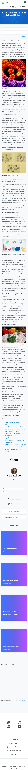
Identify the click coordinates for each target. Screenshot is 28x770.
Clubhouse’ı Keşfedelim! (10, 548)
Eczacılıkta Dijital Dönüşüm (11, 646)
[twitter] (8, 6)
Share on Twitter (15, 504)
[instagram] (15, 6)
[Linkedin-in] (14, 479)
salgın (3, 491)
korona (14, 488)
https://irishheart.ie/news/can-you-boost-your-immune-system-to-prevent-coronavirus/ (15, 440)
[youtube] (10, 6)
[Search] (3, 6)
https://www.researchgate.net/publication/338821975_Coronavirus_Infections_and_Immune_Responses (15, 429)
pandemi (21, 488)
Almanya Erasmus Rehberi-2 (11, 580)
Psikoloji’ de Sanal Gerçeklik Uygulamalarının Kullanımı (11, 613)
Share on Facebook (15, 499)
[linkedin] (13, 6)
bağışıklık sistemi (6, 488)
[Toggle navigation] (25, 2)
